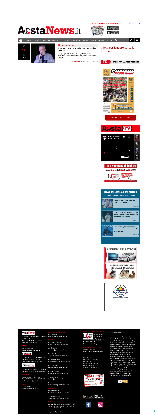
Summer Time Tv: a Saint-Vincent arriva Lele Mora (77, 49)
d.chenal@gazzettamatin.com (58, 350)
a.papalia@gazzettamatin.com (58, 373)
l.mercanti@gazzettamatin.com (58, 336)
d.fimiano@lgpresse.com (91, 367)
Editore (24, 346)
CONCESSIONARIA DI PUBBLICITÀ (93, 332)
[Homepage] (20, 40)
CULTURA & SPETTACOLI (52, 40)
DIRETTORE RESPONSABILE (56, 332)
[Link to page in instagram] (100, 406)
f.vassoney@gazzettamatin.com (58, 385)
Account (85, 355)
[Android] (113, 28)
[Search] (131, 40)
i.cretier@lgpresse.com (90, 363)
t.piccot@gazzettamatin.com (57, 379)
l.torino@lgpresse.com (90, 359)
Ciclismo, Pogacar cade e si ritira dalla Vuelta (124, 201)
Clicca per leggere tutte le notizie (117, 49)
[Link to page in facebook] (88, 405)
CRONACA (37, 40)
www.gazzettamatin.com (30, 342)
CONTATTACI (52, 402)
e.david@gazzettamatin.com (57, 356)
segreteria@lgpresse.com (95, 344)
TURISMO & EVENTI (97, 40)
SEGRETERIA (52, 388)
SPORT (85, 40)
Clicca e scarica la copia (120, 117)
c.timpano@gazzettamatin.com (58, 367)
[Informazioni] (116, 40)
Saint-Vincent (75, 61)
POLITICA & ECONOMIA (72, 40)
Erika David (85, 61)
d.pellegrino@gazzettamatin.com (59, 361)
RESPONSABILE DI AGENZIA (92, 347)
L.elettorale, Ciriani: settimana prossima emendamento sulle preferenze (126, 229)
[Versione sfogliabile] (98, 29)
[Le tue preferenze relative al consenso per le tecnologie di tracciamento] (154, 411)
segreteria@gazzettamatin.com (35, 381)
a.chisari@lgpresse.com (95, 351)
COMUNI (28, 40)
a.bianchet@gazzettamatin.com (58, 344)
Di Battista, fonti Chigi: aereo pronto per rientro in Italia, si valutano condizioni (126, 214)
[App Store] (113, 32)
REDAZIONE (25, 374)
